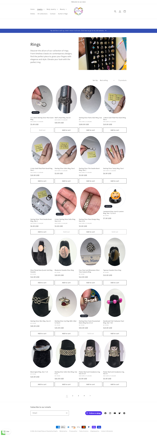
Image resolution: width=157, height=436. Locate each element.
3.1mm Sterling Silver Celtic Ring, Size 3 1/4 (65, 220)
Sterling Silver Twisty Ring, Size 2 (113, 168)
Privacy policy (73, 431)
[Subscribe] (66, 413)
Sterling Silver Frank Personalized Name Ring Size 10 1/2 (89, 322)
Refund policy (63, 431)
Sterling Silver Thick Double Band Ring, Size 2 (41, 220)
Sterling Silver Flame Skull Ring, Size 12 (90, 118)
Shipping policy (94, 431)
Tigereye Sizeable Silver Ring (112, 270)
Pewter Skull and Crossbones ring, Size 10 (113, 373)
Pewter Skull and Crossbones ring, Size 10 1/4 (89, 373)
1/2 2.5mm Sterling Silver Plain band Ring (42, 118)
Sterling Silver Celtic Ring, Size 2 (65, 168)
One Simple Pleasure (40, 431)
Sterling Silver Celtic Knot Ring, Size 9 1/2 (66, 373)
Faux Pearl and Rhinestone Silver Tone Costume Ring (89, 271)
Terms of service (83, 431)
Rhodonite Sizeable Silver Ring (64, 270)
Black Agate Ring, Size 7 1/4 (39, 372)
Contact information (107, 431)
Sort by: (95, 80)
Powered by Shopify (52, 431)
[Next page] (90, 395)
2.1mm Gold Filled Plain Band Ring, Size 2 (41, 169)
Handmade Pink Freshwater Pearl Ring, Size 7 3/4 (113, 322)
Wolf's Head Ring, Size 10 (62, 118)
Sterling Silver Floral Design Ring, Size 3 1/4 (89, 220)
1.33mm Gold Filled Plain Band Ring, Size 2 (114, 118)
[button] (40, 9)
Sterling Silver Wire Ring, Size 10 (40, 321)
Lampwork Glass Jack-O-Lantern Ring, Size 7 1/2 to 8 (113, 212)
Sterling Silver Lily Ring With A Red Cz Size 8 (65, 322)
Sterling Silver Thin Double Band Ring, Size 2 (89, 169)
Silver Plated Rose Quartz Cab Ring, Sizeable (41, 271)
